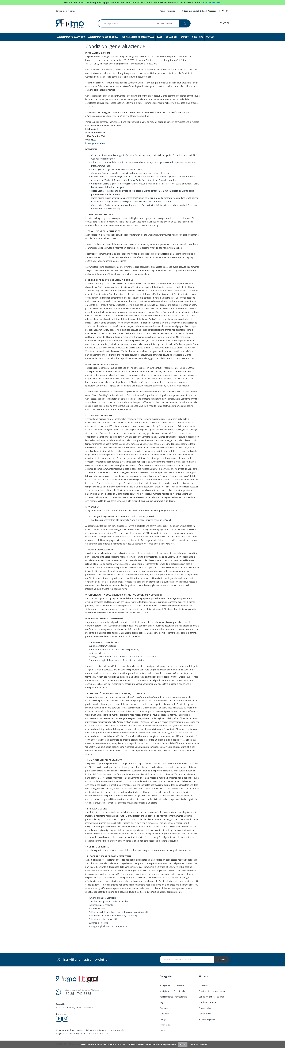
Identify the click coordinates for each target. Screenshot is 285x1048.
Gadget (163, 1019)
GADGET (185, 36)
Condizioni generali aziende (211, 996)
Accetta (182, 1044)
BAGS (159, 36)
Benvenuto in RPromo (65, 11)
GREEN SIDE (197, 36)
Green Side (165, 1024)
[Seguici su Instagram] (227, 11)
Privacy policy (205, 1008)
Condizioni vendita (207, 1002)
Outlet (162, 1030)
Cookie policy (205, 1013)
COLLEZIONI (171, 36)
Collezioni (164, 1013)
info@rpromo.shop (95, 143)
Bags (162, 1002)
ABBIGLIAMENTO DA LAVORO (71, 36)
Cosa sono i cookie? (198, 1044)
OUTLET (210, 36)
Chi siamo (203, 985)
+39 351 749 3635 (211, 2)
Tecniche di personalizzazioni (212, 991)
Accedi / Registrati (167, 11)
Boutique (164, 1008)
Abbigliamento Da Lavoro (172, 985)
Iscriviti (221, 959)
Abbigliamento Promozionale (173, 996)
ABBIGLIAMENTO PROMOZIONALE (138, 36)
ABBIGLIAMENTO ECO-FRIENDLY (103, 36)
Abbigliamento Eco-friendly (172, 991)
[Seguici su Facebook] (223, 11)
